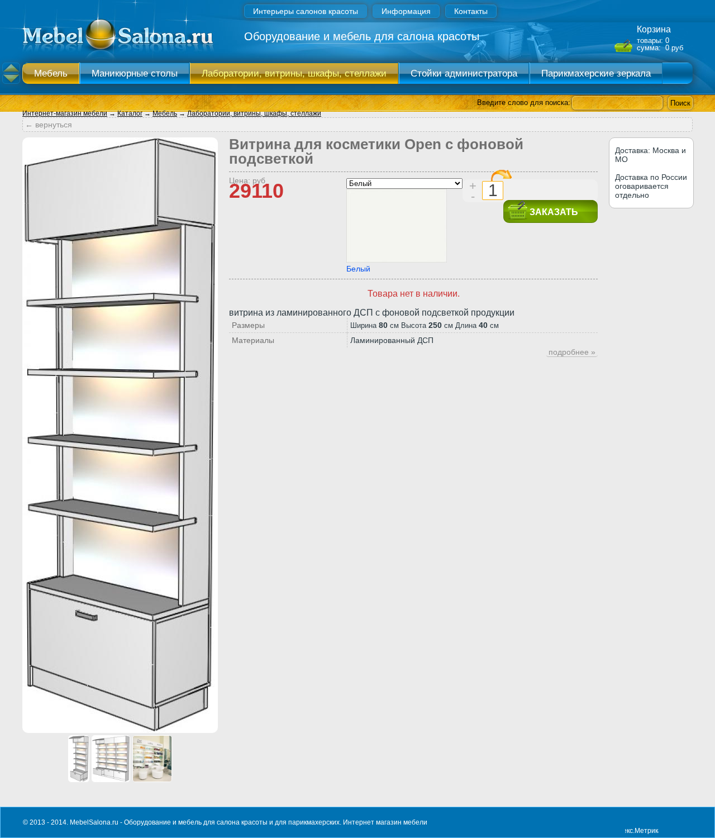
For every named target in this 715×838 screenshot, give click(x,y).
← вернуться (48, 124)
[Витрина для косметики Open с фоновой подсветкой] (120, 730)
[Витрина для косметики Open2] (78, 779)
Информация (406, 11)
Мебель (51, 73)
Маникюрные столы (135, 73)
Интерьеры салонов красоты (305, 11)
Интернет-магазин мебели (64, 113)
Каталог (129, 113)
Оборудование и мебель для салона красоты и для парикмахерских (232, 822)
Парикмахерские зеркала (596, 73)
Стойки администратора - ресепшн (464, 76)
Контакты (471, 11)
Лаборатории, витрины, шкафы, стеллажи (294, 73)
